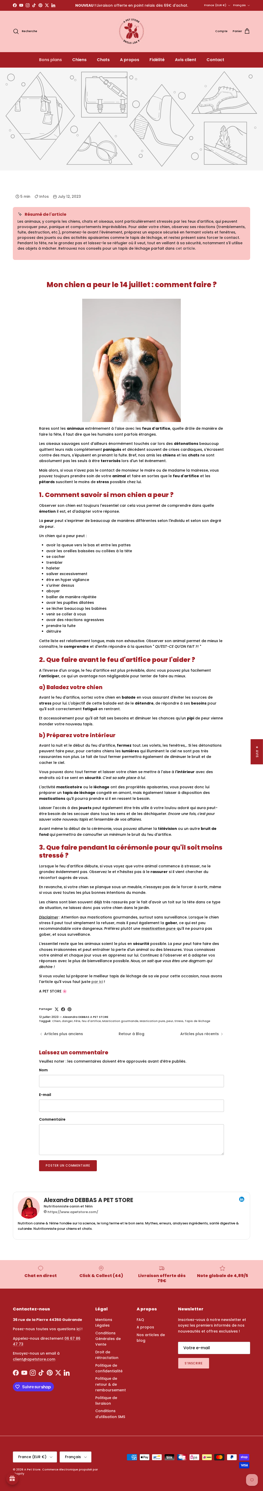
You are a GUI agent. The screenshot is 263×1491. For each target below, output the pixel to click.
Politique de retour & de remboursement (110, 1384)
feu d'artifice (91, 1021)
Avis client (185, 60)
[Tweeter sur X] (57, 1009)
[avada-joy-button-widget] (12, 1479)
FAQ (140, 1319)
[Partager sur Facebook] (63, 1009)
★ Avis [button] (257, 751)
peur (169, 1021)
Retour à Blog (131, 1033)
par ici (97, 981)
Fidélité (157, 60)
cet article (185, 248)
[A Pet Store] (131, 31)
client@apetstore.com (34, 1359)
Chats (103, 60)
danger (67, 1021)
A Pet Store (32, 1469)
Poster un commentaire (68, 1165)
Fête (77, 1021)
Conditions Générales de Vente (108, 1338)
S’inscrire (194, 1363)
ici (78, 1328)
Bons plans (50, 60)
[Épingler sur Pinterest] (69, 1009)
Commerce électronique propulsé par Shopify (55, 1471)
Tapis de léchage (197, 1021)
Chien (56, 1021)
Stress (178, 1021)
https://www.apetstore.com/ (72, 1211)
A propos (129, 60)
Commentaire (52, 1119)
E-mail (45, 1094)
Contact (215, 60)
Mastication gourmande (120, 1021)
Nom (43, 1070)
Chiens (79, 60)
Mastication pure (152, 1021)
